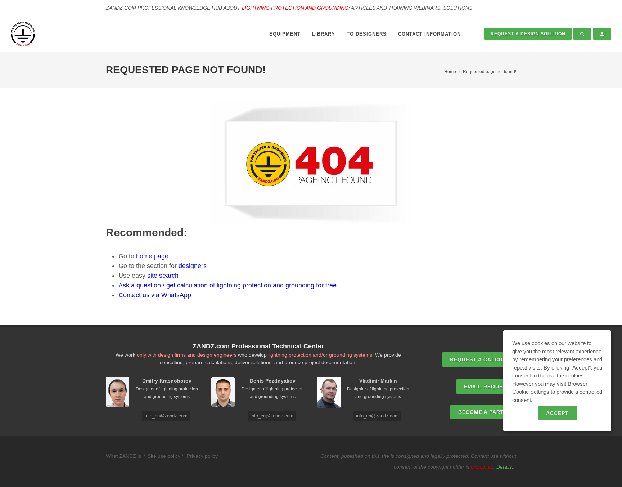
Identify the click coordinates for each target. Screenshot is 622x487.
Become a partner (486, 412)
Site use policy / (165, 456)
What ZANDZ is (123, 456)
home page (152, 256)
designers (193, 265)
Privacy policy (202, 456)
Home (450, 71)
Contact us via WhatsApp (154, 295)
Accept (557, 413)
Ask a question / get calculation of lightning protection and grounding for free (227, 285)
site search (163, 275)
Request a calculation (487, 359)
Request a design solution (528, 33)
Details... (506, 467)
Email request (487, 386)
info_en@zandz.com (166, 416)
